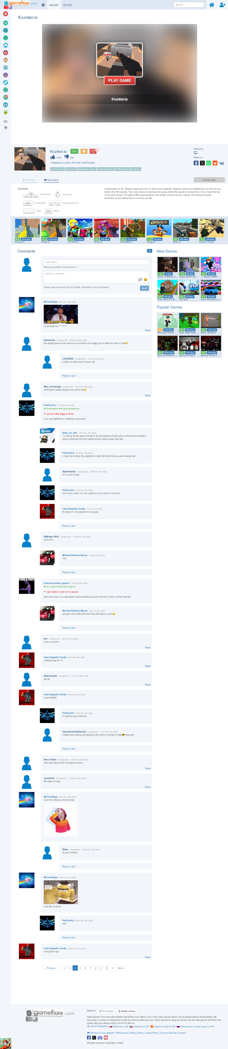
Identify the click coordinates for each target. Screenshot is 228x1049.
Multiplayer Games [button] (86, 169)
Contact (182, 1032)
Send (144, 288)
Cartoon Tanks (190, 241)
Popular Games (169, 307)
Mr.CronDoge (51, 301)
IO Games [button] (135, 169)
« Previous (50, 967)
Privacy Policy (136, 1032)
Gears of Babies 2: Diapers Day (173, 276)
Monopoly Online (166, 332)
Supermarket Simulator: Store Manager (198, 276)
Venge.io (82, 241)
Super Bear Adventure (190, 332)
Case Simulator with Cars (213, 299)
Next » (121, 967)
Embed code (209, 179)
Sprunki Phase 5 (187, 355)
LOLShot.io (57, 241)
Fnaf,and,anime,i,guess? (57, 583)
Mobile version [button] (128, 1011)
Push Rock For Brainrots (170, 299)
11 (113, 967)
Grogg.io (135, 241)
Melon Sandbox (208, 332)
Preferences (122, 1032)
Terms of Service (168, 1032)
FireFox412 (50, 405)
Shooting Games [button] (105, 169)
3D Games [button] (71, 169)
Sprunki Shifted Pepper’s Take (172, 355)
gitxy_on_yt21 (69, 432)
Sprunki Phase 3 (209, 355)
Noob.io (161, 241)
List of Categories (99, 1026)
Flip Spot (183, 299)
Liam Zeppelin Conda (73, 508)
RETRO (68, 5)
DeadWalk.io (110, 241)
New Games (167, 251)
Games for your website (102, 1032)
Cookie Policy (151, 1032)
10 (106, 967)
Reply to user (68, 375)
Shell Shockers (217, 241)
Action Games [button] (57, 169)
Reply (148, 330)
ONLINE (55, 5)
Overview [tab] (30, 179)
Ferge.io (29, 241)
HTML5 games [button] (122, 169)
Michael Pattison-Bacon (75, 555)
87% (74, 151)
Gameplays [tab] (53, 179)
